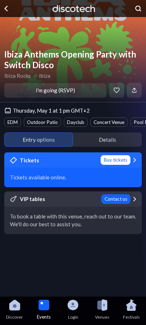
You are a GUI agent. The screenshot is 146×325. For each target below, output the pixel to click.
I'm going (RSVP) (55, 90)
